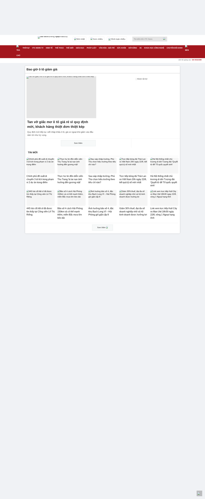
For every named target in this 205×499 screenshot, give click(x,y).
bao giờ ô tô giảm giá (41, 69)
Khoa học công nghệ (154, 48)
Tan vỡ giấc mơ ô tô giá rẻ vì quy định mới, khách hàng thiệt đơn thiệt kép (57, 124)
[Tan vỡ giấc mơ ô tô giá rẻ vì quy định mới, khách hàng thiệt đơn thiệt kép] (61, 97)
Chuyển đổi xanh (175, 48)
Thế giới (69, 48)
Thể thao (59, 48)
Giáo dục (80, 48)
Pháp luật (91, 48)
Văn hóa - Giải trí (106, 48)
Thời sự (26, 48)
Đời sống (133, 48)
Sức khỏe (121, 48)
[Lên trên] (199, 493)
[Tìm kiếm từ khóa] (165, 39)
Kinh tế (49, 48)
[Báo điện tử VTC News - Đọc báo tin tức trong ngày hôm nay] (53, 40)
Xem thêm (78, 143)
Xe (140, 48)
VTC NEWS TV (37, 48)
